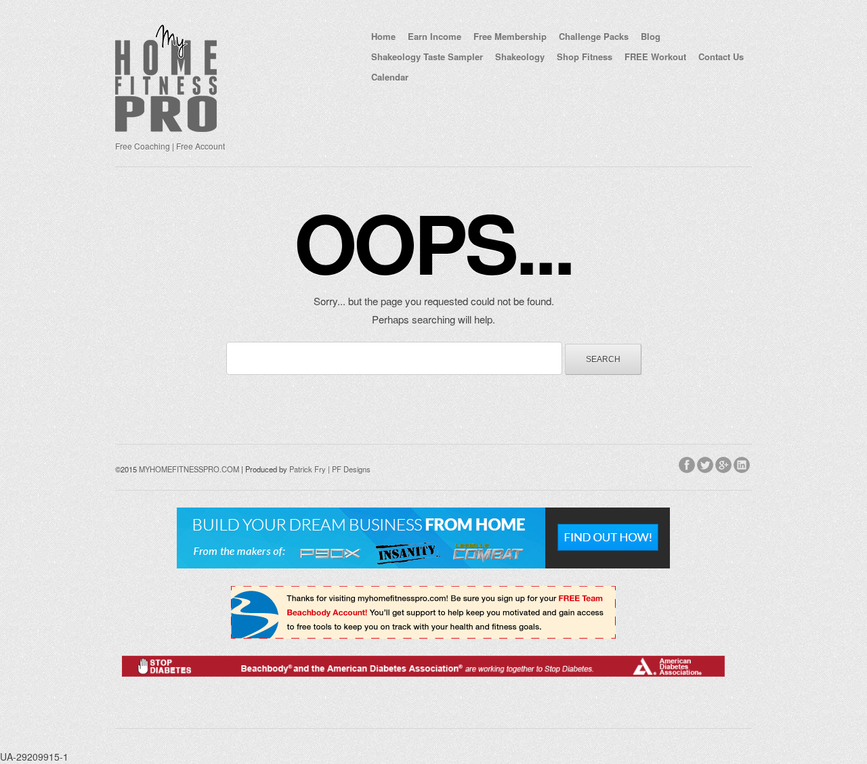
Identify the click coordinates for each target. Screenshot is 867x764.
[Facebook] (688, 463)
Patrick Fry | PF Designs (330, 469)
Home (383, 36)
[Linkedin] (743, 463)
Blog (650, 36)
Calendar (389, 76)
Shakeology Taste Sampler (427, 56)
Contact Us (721, 56)
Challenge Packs (594, 36)
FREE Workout (655, 56)
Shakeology (520, 56)
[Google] (724, 463)
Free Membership (510, 36)
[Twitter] (706, 463)
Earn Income (434, 36)
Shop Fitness (584, 56)
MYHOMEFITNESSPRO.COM (189, 469)
